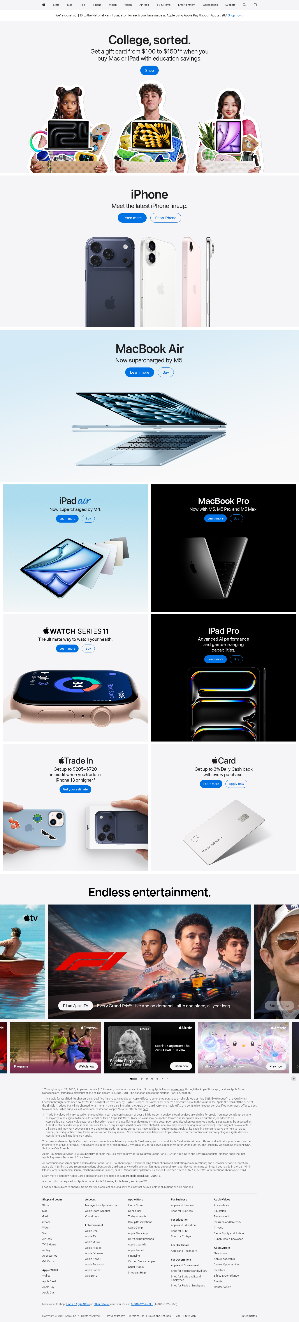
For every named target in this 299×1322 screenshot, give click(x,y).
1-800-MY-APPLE (142, 1304)
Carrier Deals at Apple (141, 1261)
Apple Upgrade (137, 1244)
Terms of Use (136, 1316)
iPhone (46, 1222)
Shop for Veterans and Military (189, 1270)
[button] (244, 5)
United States (249, 1316)
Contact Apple (222, 1287)
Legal (178, 1316)
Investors (219, 1270)
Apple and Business (182, 1205)
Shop (149, 70)
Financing (134, 1255)
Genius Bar (134, 1211)
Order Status (136, 1266)
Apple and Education (183, 1225)
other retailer (101, 1304)
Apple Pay (48, 1287)
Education (220, 1211)
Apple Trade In (136, 1250)
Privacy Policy (116, 1316)
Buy (166, 372)
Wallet (46, 1275)
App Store (91, 1275)
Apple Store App (138, 1233)
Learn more (132, 218)
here (145, 1109)
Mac (44, 1211)
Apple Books (92, 1270)
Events (218, 1281)
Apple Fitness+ (94, 1253)
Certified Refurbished (141, 1239)
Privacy (218, 1227)
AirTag (46, 1250)
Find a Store (135, 1205)
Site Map (190, 1316)
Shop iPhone (165, 218)
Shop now (235, 15)
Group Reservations (140, 1222)
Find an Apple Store (78, 1304)
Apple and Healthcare (184, 1250)
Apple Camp (135, 1227)
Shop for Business (182, 1211)
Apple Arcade (93, 1247)
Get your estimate (75, 789)
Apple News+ (93, 1259)
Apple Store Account (97, 1211)
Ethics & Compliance (226, 1275)
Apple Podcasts (94, 1264)
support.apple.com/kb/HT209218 (140, 1175)
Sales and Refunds (159, 1316)
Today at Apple (137, 1216)
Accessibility (221, 1205)
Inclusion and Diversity (227, 1222)
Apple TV (90, 1236)
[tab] (141, 1078)
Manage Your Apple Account (102, 1205)
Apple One (91, 1230)
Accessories (49, 1255)
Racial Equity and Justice (229, 1233)
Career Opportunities (226, 1264)
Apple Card (49, 1281)
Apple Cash (49, 1292)
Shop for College (181, 1236)
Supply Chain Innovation (228, 1239)
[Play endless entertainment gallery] (293, 1078)
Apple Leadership (224, 1259)
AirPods (47, 1239)
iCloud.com (92, 1216)
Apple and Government (185, 1265)
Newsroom (220, 1253)
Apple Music (92, 1242)
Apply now (236, 784)
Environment (221, 1216)
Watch (46, 1227)
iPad (45, 1216)
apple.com (177, 1089)
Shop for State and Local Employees (186, 1278)
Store (45, 1205)
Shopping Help (137, 1272)
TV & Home (49, 1244)
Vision (45, 1233)
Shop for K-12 (179, 1230)
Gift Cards (48, 1261)
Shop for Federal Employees (188, 1285)
